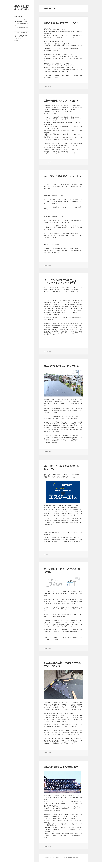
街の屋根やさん (53, 740)
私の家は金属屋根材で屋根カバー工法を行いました (62, 664)
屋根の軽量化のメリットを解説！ (21, 21)
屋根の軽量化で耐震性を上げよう (21, 19)
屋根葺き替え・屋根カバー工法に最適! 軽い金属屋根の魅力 (21, 8)
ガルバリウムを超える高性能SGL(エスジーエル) (63, 467)
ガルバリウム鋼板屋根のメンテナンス (62, 178)
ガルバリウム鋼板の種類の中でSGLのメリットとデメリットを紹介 (21, 29)
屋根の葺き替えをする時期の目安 (61, 767)
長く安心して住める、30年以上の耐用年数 (62, 570)
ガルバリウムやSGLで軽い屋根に (21, 32)
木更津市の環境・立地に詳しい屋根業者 (69, 333)
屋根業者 (73, 620)
